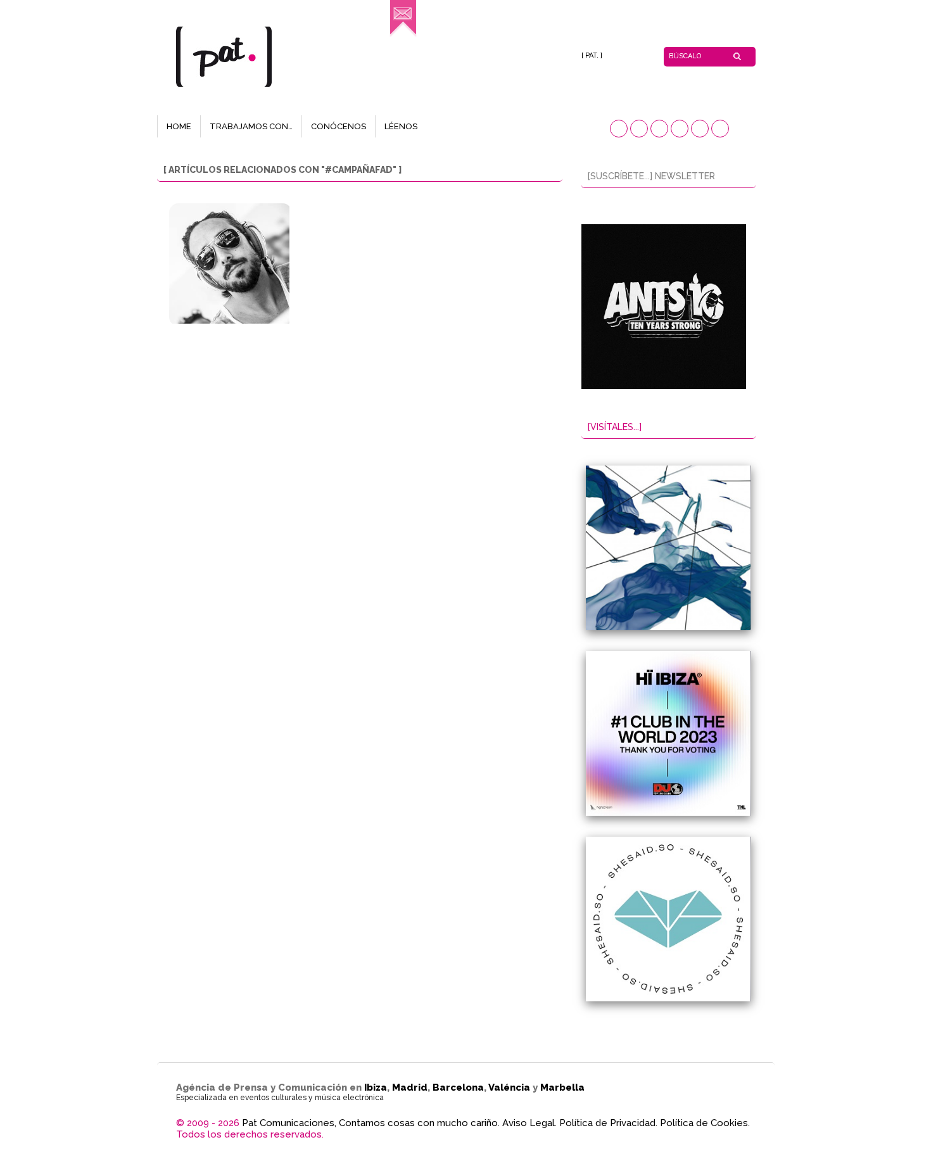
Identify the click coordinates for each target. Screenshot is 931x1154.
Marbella (562, 1087)
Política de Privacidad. (608, 1123)
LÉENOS (400, 126)
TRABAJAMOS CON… (251, 126)
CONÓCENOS (338, 126)
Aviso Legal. (529, 1123)
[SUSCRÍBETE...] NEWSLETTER (651, 176)
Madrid (410, 1087)
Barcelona (458, 1087)
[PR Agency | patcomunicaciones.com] (403, 35)
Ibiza (375, 1087)
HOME (179, 126)
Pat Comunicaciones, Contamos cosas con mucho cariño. (371, 1123)
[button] (619, 128)
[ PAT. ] (591, 55)
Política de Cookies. (705, 1123)
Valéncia (509, 1087)
